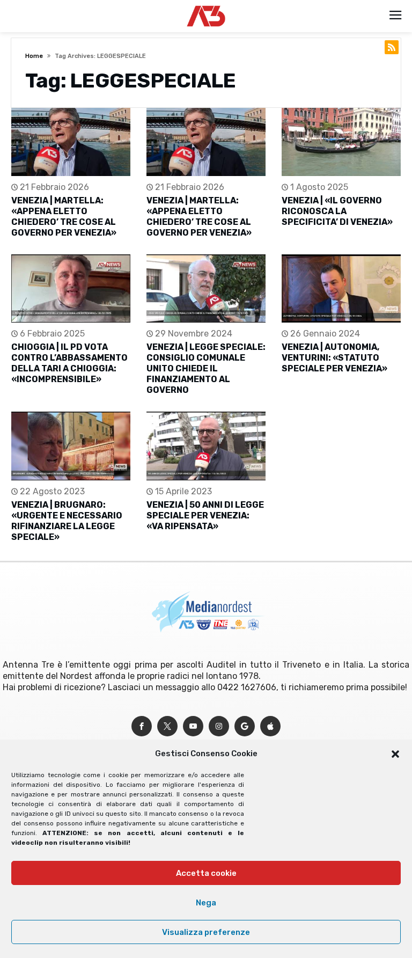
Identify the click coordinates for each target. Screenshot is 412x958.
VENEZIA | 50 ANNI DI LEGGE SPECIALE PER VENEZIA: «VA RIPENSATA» (205, 515)
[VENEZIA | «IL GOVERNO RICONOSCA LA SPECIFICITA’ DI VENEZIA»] (341, 142)
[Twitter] (167, 726)
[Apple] (270, 726)
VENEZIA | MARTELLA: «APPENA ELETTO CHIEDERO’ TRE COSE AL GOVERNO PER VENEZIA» (63, 216)
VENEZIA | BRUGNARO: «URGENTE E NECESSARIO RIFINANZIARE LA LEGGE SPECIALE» (66, 521)
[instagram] (219, 726)
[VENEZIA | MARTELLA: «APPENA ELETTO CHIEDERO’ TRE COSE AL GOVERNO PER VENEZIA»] (70, 142)
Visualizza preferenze (206, 932)
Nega (206, 903)
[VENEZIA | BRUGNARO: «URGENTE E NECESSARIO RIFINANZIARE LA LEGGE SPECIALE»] (70, 446)
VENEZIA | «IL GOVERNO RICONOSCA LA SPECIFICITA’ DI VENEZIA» (337, 211)
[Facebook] (141, 726)
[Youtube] (193, 726)
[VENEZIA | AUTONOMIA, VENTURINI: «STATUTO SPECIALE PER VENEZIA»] (341, 288)
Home (34, 56)
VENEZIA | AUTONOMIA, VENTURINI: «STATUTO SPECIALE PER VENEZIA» (334, 358)
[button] (395, 754)
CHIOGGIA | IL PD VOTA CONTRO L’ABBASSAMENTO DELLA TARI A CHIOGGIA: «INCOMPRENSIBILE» (69, 363)
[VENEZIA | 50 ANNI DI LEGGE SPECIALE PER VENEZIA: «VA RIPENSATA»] (206, 446)
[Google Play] (244, 726)
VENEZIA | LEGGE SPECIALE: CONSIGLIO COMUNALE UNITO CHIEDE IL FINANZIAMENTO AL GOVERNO (206, 368)
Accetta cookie (206, 873)
